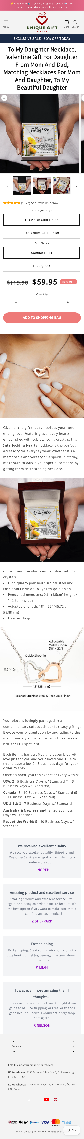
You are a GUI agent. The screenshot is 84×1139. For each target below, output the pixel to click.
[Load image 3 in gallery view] (62, 185)
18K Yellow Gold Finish (41, 233)
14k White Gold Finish (42, 220)
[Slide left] (7, 186)
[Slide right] (76, 186)
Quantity (42, 294)
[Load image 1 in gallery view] (22, 185)
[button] (6, 22)
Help (14, 1051)
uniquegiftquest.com (35, 1131)
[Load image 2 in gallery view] (42, 185)
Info (14, 1041)
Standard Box (41, 253)
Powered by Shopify (57, 1131)
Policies (16, 1046)
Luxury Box (41, 266)
